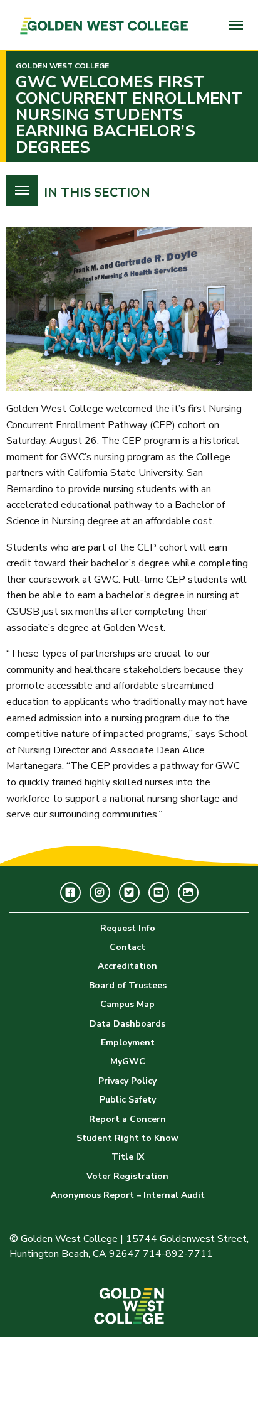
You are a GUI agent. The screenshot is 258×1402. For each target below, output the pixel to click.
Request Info (127, 928)
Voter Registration (127, 1176)
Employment (128, 1043)
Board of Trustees (128, 985)
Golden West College (62, 66)
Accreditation (127, 966)
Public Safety (128, 1100)
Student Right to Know (127, 1138)
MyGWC (127, 1061)
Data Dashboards (127, 1024)
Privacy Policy (127, 1081)
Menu (236, 25)
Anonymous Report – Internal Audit (128, 1195)
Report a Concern (127, 1119)
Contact (127, 947)
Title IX (127, 1157)
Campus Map (127, 1004)
